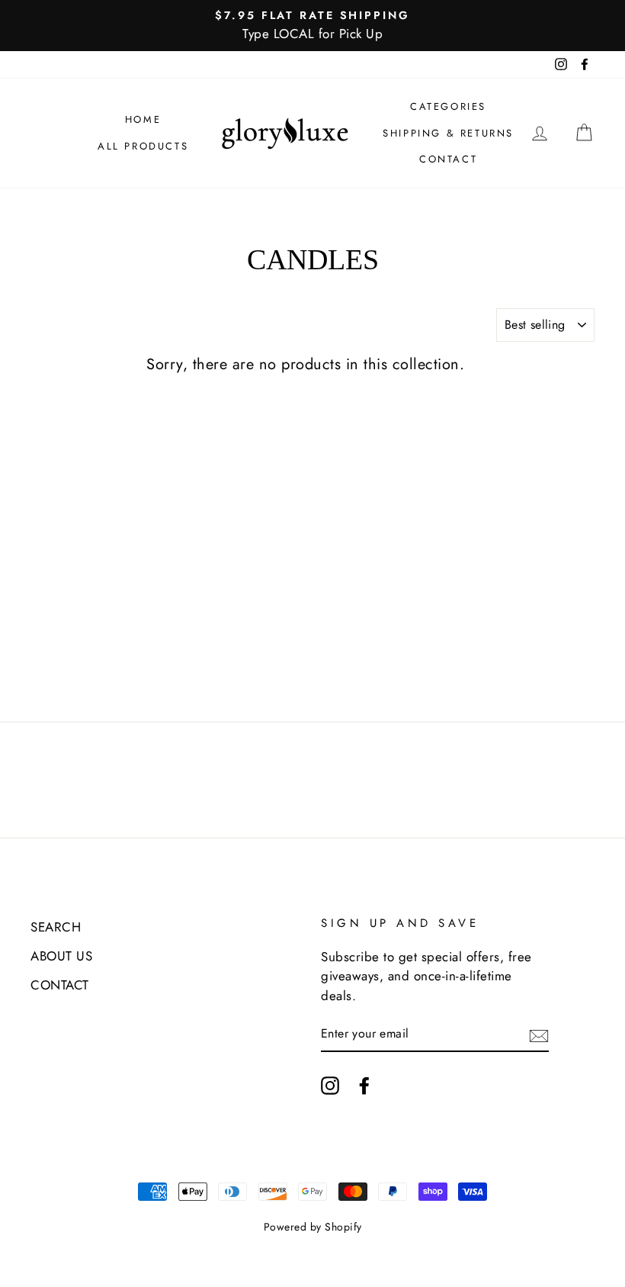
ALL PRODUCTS (143, 146)
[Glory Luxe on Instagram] (330, 1085)
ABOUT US (61, 956)
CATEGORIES (448, 106)
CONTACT (448, 159)
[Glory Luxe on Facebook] (364, 1085)
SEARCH (55, 927)
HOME (143, 119)
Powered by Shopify (313, 1226)
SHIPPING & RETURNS (448, 133)
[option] (312, 25)
